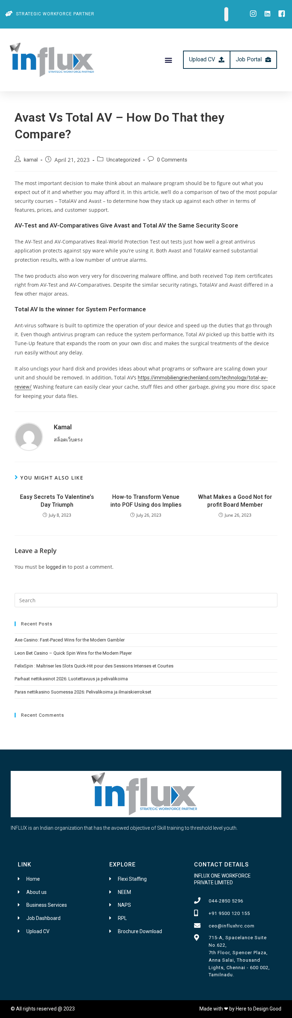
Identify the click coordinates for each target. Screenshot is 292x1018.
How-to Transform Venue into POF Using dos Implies (146, 500)
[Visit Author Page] (29, 436)
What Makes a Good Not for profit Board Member (235, 500)
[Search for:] (146, 600)
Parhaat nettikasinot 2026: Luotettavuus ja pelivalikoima (71, 678)
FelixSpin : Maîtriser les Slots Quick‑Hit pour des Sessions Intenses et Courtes (94, 666)
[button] (168, 60)
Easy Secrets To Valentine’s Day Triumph (57, 500)
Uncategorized (123, 160)
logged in (56, 567)
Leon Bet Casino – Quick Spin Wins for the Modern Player (73, 653)
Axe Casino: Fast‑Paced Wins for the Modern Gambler (70, 640)
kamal (31, 160)
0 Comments (172, 160)
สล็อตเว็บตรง (68, 440)
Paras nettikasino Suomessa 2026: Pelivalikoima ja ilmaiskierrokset (83, 692)
